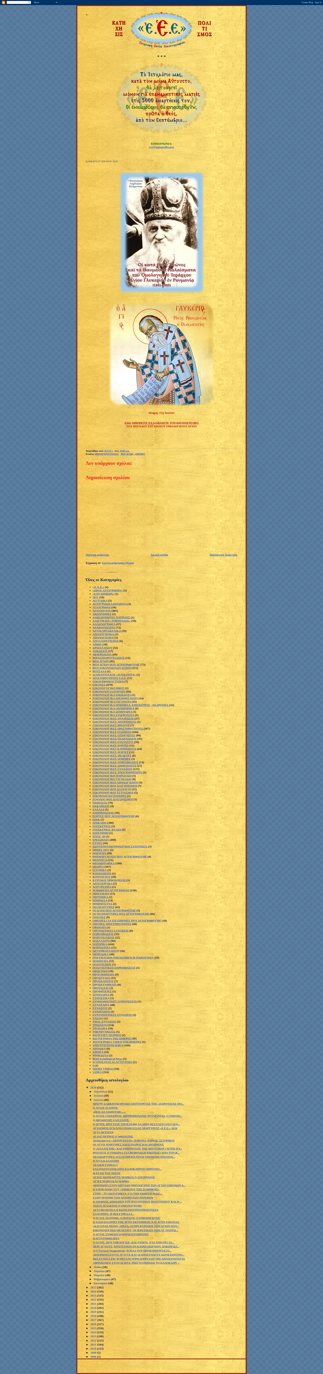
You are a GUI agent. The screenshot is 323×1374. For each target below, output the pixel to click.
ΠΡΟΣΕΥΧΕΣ (101, 978)
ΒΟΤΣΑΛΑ (99, 671)
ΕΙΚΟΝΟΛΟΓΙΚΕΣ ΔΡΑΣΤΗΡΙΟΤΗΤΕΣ (118, 728)
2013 (93, 1336)
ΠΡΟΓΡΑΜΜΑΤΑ (103, 974)
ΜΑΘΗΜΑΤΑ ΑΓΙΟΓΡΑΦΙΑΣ (111, 890)
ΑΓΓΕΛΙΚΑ (100, 600)
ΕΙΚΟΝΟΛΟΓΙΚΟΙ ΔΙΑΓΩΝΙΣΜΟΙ (115, 786)
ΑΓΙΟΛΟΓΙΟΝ (102, 610)
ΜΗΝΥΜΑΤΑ (101, 893)
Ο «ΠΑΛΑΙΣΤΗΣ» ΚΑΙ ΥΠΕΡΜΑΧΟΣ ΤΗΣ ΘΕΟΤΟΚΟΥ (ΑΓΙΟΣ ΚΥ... (137, 1148)
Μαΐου (98, 1267)
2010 (93, 1348)
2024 (93, 1291)
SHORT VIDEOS (103, 1069)
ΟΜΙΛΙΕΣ (99, 917)
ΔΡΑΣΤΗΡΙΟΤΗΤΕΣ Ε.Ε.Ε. (110, 678)
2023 (93, 1295)
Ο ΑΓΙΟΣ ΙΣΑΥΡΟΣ (105, 1108)
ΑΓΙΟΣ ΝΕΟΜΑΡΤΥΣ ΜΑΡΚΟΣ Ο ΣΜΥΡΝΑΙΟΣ (124, 1177)
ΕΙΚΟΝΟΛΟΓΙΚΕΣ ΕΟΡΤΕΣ (111, 745)
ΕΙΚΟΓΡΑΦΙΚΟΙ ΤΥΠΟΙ (108, 681)
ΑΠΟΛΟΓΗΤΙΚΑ (103, 634)
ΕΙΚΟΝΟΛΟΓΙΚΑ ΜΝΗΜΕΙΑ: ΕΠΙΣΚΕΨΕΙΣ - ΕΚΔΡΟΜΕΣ (131, 705)
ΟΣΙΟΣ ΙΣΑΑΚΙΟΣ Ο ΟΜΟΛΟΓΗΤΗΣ (117, 1205)
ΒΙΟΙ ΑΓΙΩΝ (127, 454)
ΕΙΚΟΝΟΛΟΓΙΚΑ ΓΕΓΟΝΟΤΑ (112, 701)
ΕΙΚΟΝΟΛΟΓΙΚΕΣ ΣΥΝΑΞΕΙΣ (112, 769)
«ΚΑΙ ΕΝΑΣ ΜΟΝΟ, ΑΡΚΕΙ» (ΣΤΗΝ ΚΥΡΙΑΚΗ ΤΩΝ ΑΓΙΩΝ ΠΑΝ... (136, 1226)
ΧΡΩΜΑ (98, 1052)
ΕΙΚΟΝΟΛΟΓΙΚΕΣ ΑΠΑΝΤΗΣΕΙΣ (114, 722)
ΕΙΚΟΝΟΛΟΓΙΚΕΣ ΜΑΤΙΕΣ (111, 752)
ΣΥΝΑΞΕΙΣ (100, 1008)
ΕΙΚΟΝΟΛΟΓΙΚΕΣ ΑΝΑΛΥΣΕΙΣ (113, 718)
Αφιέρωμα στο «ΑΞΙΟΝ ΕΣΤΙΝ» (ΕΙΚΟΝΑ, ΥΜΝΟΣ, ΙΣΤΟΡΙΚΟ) (133, 1140)
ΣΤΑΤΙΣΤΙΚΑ (101, 998)
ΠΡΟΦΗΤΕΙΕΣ (102, 991)
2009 (93, 1352)
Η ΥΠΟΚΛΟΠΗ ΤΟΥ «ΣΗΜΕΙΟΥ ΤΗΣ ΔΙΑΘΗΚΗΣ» (126, 1189)
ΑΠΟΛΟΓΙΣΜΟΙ (103, 637)
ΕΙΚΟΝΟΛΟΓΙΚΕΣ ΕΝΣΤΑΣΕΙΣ (113, 742)
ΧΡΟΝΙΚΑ (99, 1048)
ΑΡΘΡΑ (97, 644)
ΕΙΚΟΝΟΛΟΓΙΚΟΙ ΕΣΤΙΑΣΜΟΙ (113, 792)
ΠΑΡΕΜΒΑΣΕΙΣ (103, 934)
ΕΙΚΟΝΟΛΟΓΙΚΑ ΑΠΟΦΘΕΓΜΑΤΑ (115, 698)
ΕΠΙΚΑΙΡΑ (99, 823)
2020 (93, 1307)
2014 (93, 1332)
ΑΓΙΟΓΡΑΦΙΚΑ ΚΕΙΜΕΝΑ (110, 604)
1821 (96, 597)
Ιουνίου (99, 1099)
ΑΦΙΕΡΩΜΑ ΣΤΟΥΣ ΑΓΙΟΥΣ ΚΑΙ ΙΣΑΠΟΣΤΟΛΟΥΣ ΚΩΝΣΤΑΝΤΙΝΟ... (138, 1254)
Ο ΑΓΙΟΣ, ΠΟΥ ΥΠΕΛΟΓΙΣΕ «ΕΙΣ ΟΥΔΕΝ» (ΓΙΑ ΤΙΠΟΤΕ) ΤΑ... (133, 1242)
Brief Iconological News (107, 1058)
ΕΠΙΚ (96, 819)
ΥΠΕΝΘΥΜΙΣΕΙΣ (104, 1031)
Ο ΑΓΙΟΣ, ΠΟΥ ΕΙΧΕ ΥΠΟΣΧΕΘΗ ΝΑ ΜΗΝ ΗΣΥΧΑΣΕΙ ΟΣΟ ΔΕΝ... (136, 1124)
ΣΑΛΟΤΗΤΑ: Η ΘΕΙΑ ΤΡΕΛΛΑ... (113, 1214)
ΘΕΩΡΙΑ (98, 866)
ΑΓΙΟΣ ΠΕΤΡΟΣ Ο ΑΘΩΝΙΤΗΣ (113, 1136)
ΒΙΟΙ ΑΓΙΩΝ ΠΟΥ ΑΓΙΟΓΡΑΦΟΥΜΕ (116, 664)
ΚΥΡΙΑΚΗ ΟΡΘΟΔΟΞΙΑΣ (109, 880)
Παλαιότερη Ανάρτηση (223, 554)
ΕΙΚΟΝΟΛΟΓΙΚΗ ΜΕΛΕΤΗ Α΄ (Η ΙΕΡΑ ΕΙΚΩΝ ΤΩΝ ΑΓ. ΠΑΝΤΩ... (135, 1230)
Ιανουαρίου (101, 1283)
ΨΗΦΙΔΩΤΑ (100, 1055)
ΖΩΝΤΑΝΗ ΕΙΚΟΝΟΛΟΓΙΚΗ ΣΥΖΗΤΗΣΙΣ (120, 846)
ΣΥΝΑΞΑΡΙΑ (101, 1004)
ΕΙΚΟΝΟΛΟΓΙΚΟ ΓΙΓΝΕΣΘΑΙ (112, 779)
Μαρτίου (99, 1275)
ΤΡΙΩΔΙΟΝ (100, 1025)
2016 (93, 1324)
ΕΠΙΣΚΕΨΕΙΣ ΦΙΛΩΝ (107, 829)
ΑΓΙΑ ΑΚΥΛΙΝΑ (103, 1132)
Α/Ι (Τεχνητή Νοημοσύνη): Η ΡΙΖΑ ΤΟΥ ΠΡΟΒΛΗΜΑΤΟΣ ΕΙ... (132, 1250)
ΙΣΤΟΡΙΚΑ (100, 870)
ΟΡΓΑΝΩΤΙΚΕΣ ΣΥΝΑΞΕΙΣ (111, 930)
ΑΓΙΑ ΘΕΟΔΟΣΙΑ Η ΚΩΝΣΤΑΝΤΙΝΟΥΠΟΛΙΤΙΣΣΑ (125, 1210)
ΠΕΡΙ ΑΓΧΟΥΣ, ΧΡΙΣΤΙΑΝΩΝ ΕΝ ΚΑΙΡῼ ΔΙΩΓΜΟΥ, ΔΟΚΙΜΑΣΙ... (136, 1246)
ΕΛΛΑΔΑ (98, 809)
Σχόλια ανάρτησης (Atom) (118, 563)
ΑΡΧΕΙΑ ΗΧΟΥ (102, 647)
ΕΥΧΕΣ (97, 843)
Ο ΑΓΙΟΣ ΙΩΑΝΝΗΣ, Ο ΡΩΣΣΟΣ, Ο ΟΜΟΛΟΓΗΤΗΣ (126, 1218)
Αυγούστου (101, 1091)
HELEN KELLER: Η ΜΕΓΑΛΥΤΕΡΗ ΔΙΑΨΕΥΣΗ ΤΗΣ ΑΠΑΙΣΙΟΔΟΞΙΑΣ (139, 1258)
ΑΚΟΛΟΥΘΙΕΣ (102, 614)
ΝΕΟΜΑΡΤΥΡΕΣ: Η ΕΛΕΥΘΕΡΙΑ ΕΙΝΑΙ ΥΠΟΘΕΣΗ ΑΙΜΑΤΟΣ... (134, 1157)
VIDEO (97, 1072)
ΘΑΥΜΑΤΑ (99, 853)
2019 (93, 1312)
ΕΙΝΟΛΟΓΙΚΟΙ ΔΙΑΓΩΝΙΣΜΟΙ (113, 799)
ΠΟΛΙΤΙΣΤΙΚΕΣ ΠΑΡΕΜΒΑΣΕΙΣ (114, 967)
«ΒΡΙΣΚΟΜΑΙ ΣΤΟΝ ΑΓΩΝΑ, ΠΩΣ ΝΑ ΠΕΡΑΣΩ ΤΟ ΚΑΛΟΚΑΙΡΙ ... (136, 1263)
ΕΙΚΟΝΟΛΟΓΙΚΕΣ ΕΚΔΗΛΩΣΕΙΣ (115, 738)
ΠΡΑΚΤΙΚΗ (100, 971)
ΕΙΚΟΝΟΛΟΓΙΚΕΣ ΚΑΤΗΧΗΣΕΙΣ (114, 748)
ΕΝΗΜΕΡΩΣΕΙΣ (103, 812)
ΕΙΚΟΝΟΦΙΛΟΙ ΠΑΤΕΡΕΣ (109, 796)
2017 (93, 1320)
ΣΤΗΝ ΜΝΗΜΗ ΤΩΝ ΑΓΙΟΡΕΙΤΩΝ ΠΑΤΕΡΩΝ (123, 1197)
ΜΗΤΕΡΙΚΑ (100, 897)
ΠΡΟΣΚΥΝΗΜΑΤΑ (105, 984)
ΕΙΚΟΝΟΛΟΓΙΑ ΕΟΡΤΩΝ (109, 691)
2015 (93, 1328)
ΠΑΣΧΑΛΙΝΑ (101, 940)
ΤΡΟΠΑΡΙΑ (100, 1028)
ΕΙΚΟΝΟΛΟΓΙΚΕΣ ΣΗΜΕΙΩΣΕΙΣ (114, 765)
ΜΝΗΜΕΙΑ (100, 900)
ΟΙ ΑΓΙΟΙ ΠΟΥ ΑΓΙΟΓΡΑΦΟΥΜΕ (114, 910)
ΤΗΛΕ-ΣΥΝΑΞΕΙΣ (104, 1021)
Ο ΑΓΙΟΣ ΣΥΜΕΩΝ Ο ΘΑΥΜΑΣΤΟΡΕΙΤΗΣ (121, 1234)
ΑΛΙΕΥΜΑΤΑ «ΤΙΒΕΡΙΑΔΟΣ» (112, 620)
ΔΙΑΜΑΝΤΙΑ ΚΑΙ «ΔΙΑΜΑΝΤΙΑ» (114, 674)
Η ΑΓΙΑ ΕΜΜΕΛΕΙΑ (106, 1238)
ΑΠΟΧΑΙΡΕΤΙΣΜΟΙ (106, 641)
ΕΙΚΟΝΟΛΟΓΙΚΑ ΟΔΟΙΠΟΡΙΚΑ (113, 708)
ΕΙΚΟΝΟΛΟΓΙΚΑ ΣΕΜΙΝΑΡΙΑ (112, 711)
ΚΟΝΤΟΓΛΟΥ (101, 876)
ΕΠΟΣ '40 (99, 836)
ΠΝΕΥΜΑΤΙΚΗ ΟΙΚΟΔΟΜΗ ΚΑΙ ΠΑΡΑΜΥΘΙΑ (123, 957)
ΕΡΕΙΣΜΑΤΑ (101, 839)
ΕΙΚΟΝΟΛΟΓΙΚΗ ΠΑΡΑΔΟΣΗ (112, 775)
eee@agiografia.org (161, 147)
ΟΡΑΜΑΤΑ (99, 927)
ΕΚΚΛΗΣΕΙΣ (101, 806)
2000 (93, 1356)
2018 (93, 1316)
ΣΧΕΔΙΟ (98, 1018)
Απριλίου (99, 1271)
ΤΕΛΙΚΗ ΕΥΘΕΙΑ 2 (105, 1165)
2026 (93, 1087)
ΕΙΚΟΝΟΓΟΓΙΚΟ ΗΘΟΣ (108, 688)
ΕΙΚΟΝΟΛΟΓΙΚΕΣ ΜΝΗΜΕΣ (112, 759)
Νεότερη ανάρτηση (97, 554)
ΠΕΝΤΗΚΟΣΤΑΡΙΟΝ (106, 951)
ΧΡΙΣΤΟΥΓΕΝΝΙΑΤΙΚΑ (108, 1045)
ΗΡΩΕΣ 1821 (101, 850)
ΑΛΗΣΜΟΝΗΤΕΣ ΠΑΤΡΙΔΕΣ (111, 617)
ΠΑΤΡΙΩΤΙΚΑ (102, 947)
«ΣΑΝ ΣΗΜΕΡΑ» (103, 594)
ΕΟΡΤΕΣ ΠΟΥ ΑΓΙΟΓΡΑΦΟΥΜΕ (114, 816)
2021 (93, 1303)
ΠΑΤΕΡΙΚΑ (100, 944)
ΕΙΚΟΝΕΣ (140, 454)
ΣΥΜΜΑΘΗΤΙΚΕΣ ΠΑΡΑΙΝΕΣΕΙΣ (115, 1001)
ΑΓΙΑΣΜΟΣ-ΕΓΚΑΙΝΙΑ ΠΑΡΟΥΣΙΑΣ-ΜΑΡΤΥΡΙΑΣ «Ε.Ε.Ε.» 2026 (135, 1128)
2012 (93, 1340)
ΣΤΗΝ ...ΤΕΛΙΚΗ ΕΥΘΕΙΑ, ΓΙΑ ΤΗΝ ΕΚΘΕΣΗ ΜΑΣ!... (127, 1193)
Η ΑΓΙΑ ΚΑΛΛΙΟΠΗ (106, 1161)
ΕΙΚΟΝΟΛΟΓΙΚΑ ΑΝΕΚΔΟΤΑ (112, 695)
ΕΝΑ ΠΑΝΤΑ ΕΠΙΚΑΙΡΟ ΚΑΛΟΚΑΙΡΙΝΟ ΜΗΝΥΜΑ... (127, 1169)
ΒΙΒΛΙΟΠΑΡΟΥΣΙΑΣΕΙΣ (107, 454)
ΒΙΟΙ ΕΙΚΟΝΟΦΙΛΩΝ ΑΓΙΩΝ (112, 668)
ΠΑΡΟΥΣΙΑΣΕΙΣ (103, 937)
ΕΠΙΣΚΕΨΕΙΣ (102, 826)
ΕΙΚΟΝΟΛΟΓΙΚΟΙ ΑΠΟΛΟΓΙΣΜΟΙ (115, 782)
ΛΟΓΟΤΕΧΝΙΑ (102, 887)
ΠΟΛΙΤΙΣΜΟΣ (102, 964)
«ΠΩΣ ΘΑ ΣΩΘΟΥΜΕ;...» (109, 1112)
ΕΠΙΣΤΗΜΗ (101, 833)
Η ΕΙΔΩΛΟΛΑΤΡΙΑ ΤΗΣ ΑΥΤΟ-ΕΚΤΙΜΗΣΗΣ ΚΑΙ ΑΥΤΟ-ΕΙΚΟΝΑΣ (136, 1222)
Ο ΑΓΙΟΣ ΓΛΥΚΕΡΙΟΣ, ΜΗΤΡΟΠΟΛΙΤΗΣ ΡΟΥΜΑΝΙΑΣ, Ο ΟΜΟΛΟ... (137, 1116)
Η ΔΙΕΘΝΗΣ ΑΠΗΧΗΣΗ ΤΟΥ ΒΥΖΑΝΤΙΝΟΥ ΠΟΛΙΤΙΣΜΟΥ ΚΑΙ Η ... (137, 1201)
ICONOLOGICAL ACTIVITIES (112, 1062)
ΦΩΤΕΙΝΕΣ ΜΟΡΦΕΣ (107, 1035)
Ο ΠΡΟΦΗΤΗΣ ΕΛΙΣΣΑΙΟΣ (111, 1120)
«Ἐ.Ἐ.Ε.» (98, 587)
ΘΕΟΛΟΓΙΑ (100, 860)
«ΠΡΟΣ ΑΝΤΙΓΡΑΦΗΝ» (108, 590)
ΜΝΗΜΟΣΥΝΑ (102, 903)
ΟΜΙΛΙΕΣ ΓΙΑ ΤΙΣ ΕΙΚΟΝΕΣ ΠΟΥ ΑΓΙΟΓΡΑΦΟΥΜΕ (127, 920)
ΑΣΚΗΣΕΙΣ (100, 651)
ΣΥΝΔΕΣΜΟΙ (101, 1011)
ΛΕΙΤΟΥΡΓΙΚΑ (103, 883)
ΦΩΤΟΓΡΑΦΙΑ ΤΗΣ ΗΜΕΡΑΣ (112, 1038)
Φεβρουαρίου (102, 1279)
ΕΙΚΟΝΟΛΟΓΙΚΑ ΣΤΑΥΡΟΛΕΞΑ (113, 715)
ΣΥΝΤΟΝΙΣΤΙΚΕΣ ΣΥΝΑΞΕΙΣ (112, 1015)
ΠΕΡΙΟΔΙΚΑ (101, 954)
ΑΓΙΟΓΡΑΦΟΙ (102, 607)
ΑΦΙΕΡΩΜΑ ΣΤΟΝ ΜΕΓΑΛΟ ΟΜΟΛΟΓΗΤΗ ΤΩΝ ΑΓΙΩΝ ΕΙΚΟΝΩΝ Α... (139, 1185)
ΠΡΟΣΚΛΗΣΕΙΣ (103, 981)
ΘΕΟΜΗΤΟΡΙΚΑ (104, 863)
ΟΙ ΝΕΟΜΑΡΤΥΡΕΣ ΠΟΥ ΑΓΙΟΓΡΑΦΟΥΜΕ (121, 914)
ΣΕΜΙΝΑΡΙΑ (101, 994)
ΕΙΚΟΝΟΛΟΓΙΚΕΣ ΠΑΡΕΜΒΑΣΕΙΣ (115, 762)
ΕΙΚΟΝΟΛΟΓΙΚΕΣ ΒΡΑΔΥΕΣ (111, 725)
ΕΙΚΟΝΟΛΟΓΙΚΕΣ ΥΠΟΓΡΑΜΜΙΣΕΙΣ (117, 772)
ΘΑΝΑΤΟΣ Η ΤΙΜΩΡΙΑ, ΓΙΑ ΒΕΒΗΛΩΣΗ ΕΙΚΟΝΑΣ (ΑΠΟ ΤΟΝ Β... (136, 1152)
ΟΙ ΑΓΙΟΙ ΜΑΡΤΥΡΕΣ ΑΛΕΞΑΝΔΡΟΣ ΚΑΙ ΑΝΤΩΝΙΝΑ (128, 1144)
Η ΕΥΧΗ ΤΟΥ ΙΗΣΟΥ (107, 1173)
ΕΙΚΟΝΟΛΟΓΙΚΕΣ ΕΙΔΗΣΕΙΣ (112, 732)
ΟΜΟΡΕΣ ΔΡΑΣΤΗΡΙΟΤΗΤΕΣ (112, 924)
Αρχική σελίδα (159, 554)
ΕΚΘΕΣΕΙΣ (100, 802)
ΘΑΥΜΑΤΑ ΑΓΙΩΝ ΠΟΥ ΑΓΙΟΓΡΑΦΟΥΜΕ (120, 856)
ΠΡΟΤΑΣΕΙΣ (101, 988)
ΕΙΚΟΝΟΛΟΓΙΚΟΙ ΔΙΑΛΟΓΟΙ (112, 789)
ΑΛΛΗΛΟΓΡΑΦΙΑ (104, 624)
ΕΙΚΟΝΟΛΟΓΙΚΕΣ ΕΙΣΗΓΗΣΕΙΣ (114, 735)
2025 (93, 1287)
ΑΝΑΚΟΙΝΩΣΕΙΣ (104, 627)
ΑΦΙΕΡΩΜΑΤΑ (102, 654)
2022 (93, 1299)
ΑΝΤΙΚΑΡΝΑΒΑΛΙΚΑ (107, 631)
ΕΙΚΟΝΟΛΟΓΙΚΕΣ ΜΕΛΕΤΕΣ (112, 755)
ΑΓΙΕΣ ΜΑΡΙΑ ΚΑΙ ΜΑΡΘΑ (111, 1181)
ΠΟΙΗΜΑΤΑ (100, 961)
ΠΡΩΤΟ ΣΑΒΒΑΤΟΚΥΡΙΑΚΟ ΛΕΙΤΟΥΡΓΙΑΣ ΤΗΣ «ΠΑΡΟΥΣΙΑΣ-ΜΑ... (138, 1104)
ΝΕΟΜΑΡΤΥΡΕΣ (103, 907)
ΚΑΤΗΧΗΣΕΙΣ (102, 873)
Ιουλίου (99, 1095)
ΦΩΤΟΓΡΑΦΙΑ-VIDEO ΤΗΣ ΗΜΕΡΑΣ (117, 1042)
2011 (93, 1344)
